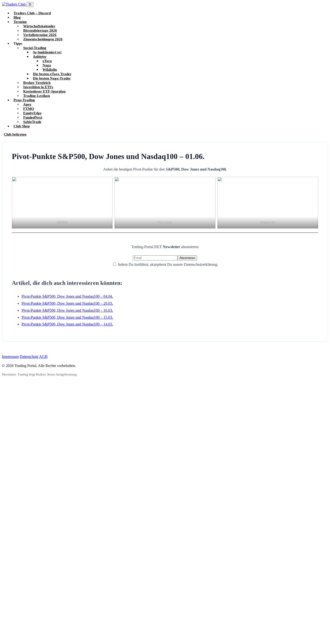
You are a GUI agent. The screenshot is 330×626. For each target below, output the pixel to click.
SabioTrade (32, 122)
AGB (43, 356)
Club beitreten (15, 134)
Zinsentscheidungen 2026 (43, 39)
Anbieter (40, 56)
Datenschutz (29, 356)
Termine (20, 22)
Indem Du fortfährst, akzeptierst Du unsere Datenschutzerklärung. (167, 264)
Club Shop (22, 126)
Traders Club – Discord (32, 13)
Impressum (10, 356)
